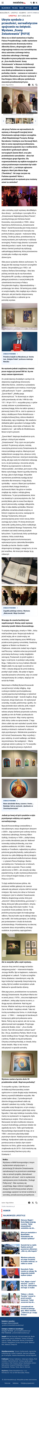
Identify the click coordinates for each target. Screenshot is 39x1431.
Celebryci (22, 13)
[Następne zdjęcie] (34, 100)
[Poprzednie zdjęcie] (5, 100)
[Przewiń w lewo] (3, 121)
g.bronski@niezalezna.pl (22, 1331)
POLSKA (15, 8)
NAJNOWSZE (6, 8)
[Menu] (2, 2)
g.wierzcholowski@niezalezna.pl (13, 1325)
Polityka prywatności (27, 1383)
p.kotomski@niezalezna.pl (20, 1333)
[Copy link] (36, 85)
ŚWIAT (21, 8)
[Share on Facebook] (29, 85)
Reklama (15, 1383)
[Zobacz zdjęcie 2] (18, 121)
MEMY (35, 8)
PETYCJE (28, 8)
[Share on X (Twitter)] (33, 85)
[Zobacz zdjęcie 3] (26, 121)
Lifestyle (14, 13)
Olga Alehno (10, 85)
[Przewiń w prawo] (35, 121)
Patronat (7, 1383)
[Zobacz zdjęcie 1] (10, 121)
